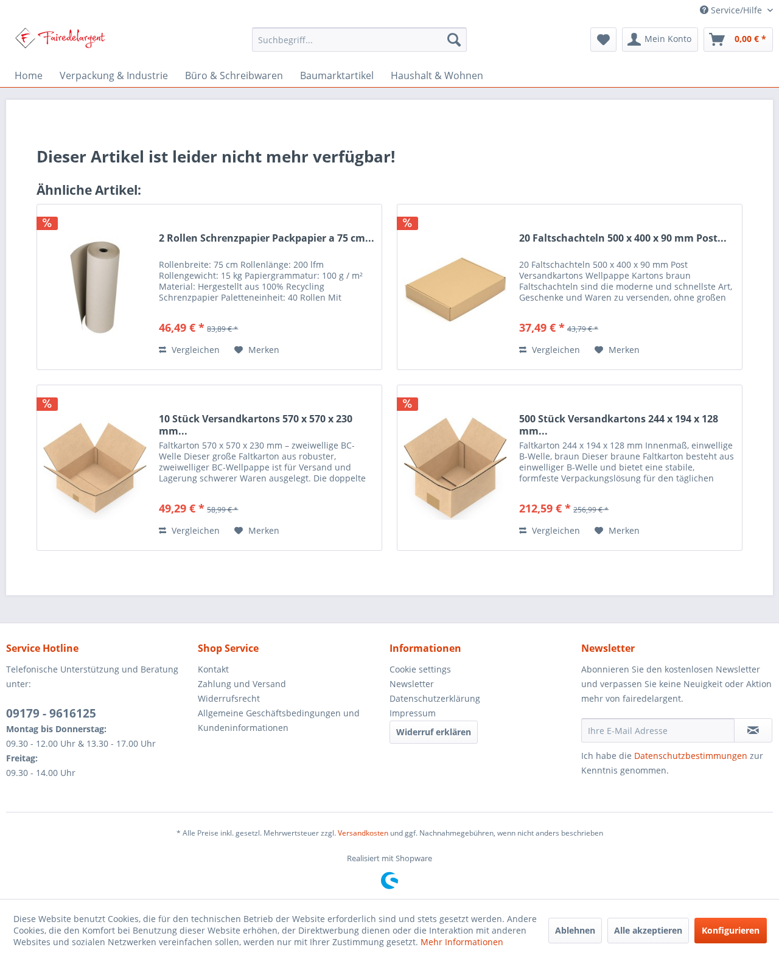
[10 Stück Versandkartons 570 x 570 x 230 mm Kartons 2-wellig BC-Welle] (95, 467)
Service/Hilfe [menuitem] (736, 10)
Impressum (413, 713)
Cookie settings (420, 669)
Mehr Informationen (462, 942)
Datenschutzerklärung (435, 698)
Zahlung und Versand (242, 684)
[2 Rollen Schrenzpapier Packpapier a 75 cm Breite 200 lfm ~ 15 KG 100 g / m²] (95, 287)
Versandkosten (363, 833)
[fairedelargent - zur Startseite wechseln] (60, 42)
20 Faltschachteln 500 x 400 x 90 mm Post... (623, 238)
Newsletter (412, 684)
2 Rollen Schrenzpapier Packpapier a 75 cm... (266, 238)
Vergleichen (194, 349)
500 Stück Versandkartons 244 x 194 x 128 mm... (618, 425)
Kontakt (213, 669)
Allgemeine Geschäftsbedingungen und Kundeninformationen (279, 720)
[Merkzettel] (603, 39)
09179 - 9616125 (51, 713)
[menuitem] (359, 39)
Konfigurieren (731, 930)
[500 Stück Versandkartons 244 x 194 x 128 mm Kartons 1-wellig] (455, 467)
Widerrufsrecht (229, 698)
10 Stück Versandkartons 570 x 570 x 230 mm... (255, 425)
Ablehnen (575, 930)
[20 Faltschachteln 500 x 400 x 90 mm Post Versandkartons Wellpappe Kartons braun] (455, 287)
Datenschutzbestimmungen (690, 755)
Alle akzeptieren (648, 930)
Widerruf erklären (433, 732)
